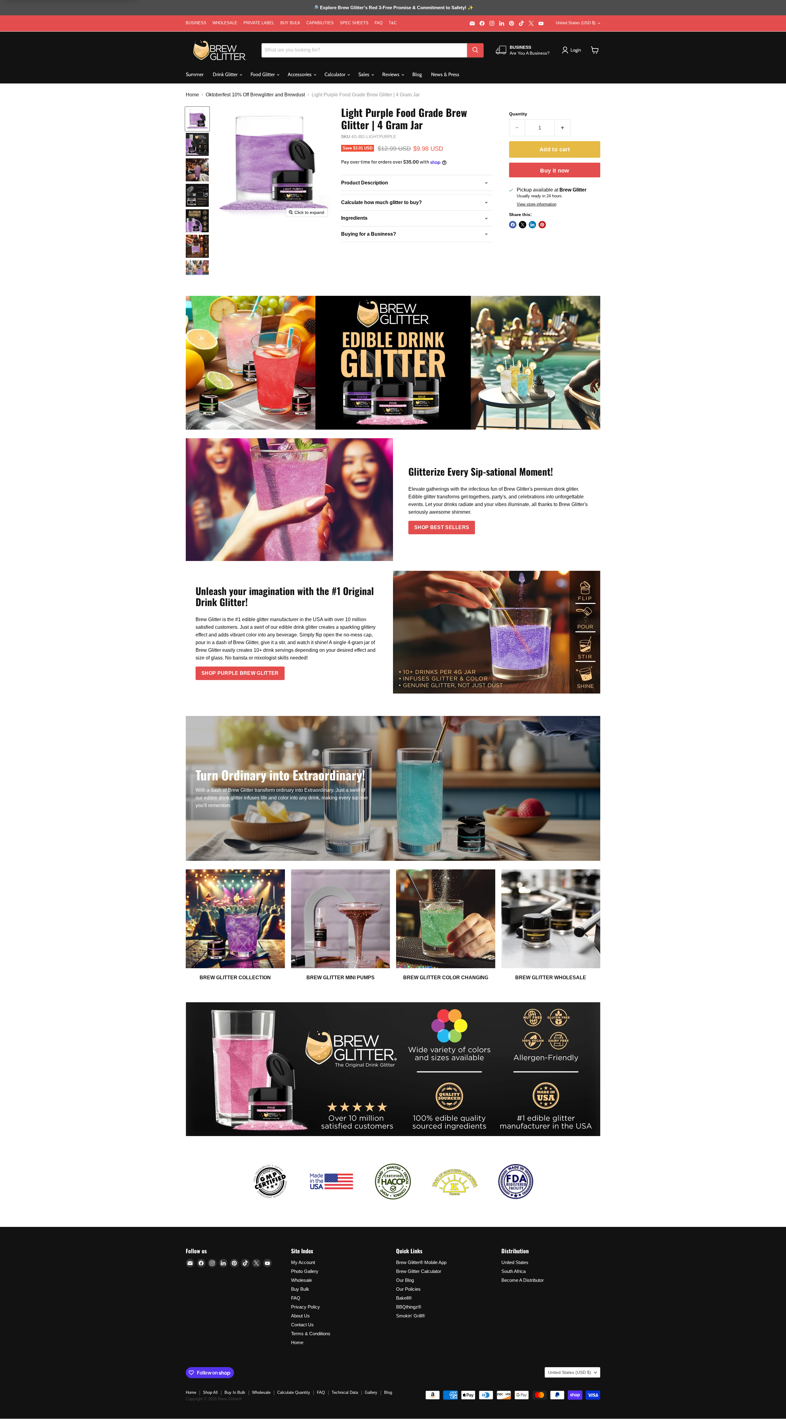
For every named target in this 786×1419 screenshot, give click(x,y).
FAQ (379, 23)
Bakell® (404, 1298)
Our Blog (405, 1280)
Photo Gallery (304, 1271)
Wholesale (301, 1280)
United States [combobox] (575, 23)
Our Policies (408, 1289)
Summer (195, 74)
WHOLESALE (224, 23)
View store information (536, 204)
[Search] (475, 50)
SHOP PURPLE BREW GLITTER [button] (240, 673)
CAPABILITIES (320, 23)
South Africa (513, 1271)
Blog (417, 74)
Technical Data (345, 1392)
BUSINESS (196, 23)
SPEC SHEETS (354, 23)
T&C (393, 23)
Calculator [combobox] (336, 74)
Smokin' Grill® (410, 1315)
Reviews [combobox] (391, 74)
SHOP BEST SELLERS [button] (441, 527)
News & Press (445, 74)
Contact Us (302, 1324)
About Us (300, 1315)
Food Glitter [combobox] (263, 74)
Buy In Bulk (234, 1392)
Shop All (210, 1392)
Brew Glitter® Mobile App (421, 1262)
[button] (595, 50)
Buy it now (554, 171)
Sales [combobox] (364, 74)
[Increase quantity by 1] (562, 127)
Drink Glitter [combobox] (226, 74)
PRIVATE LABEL (258, 23)
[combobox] (364, 50)
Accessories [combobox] (300, 74)
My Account (303, 1262)
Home (192, 94)
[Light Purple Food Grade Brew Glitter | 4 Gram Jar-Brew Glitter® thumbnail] (197, 119)
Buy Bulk (300, 1289)
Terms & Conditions (310, 1333)
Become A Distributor (522, 1280)
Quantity (518, 113)
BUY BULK (290, 23)
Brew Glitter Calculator (418, 1271)
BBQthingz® (408, 1306)
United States (514, 1262)
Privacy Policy (305, 1306)
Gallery (371, 1392)
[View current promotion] (393, 8)
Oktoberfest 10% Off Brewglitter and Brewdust (255, 94)
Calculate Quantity (293, 1392)
